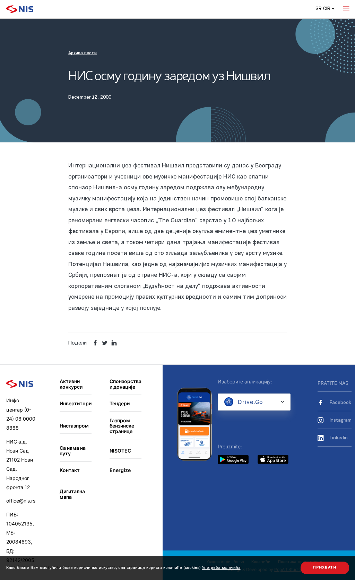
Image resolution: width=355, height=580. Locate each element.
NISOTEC (120, 450)
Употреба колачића (221, 568)
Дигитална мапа (72, 494)
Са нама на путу (73, 450)
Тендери (120, 403)
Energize (120, 470)
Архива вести (82, 53)
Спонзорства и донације (125, 384)
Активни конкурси (71, 384)
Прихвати (324, 568)
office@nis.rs (20, 501)
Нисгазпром (74, 425)
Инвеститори (76, 403)
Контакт (70, 470)
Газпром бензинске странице (122, 426)
